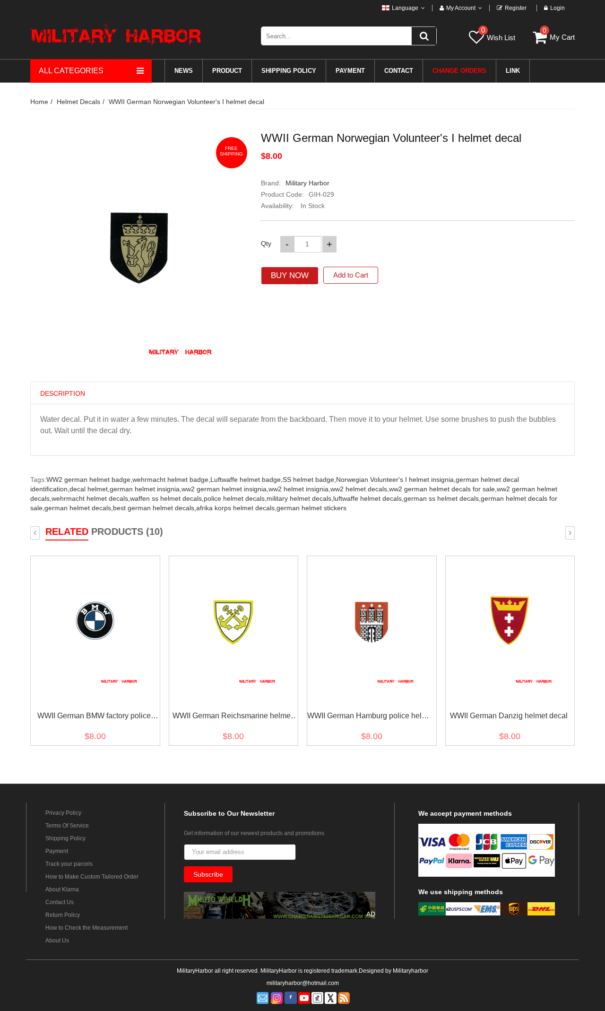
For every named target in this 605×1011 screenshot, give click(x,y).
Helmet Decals (78, 101)
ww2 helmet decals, (359, 489)
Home (39, 101)
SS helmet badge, (309, 479)
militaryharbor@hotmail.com (303, 983)
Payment (56, 851)
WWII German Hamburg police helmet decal (370, 717)
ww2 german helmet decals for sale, (443, 489)
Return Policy (62, 915)
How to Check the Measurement (86, 927)
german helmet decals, (78, 508)
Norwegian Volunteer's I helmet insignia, (396, 479)
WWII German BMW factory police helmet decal (94, 717)
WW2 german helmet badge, (89, 479)
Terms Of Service (67, 825)
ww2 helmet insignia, (299, 489)
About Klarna (62, 889)
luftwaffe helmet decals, (368, 498)
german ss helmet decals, (442, 498)
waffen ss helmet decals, (167, 498)
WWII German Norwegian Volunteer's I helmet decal (186, 101)
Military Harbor (307, 183)
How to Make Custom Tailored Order (91, 876)
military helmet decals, (300, 498)
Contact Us (59, 902)
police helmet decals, (235, 498)
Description (62, 393)
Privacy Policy (63, 813)
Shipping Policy (65, 838)
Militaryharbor (410, 970)
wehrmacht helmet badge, (171, 479)
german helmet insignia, (146, 489)
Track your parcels (69, 864)
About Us (57, 940)
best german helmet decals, (154, 508)
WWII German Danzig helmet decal (509, 716)
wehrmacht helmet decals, (91, 498)
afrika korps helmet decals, (236, 508)
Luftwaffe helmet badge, (246, 479)
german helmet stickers (311, 508)
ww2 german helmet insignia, (225, 489)
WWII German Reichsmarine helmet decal (233, 717)
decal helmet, (89, 489)
